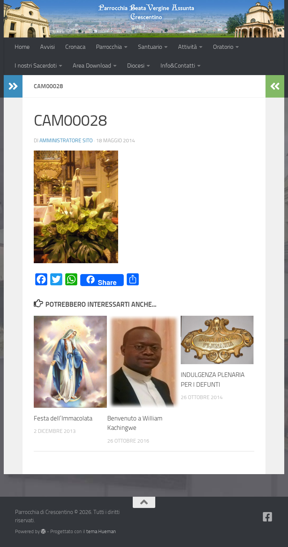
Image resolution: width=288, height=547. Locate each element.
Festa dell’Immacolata (63, 418)
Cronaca (75, 46)
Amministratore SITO (66, 140)
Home (22, 46)
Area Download (92, 65)
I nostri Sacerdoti (36, 65)
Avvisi (47, 46)
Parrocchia (109, 46)
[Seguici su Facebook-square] (267, 517)
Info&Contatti (177, 65)
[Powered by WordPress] (43, 531)
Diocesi (135, 65)
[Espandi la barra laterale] (13, 86)
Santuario (150, 46)
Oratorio (223, 46)
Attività (187, 46)
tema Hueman (101, 531)
